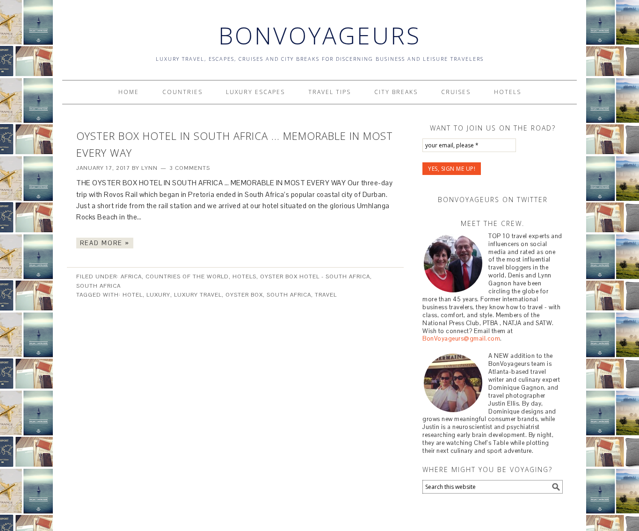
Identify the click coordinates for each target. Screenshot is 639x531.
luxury (158, 294)
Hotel (133, 294)
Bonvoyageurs (319, 35)
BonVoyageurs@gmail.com (461, 338)
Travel (326, 294)
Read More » (105, 243)
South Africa (98, 286)
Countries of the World (187, 276)
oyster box (244, 294)
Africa (131, 276)
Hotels (244, 276)
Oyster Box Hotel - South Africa (315, 276)
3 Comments (189, 168)
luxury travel (198, 294)
